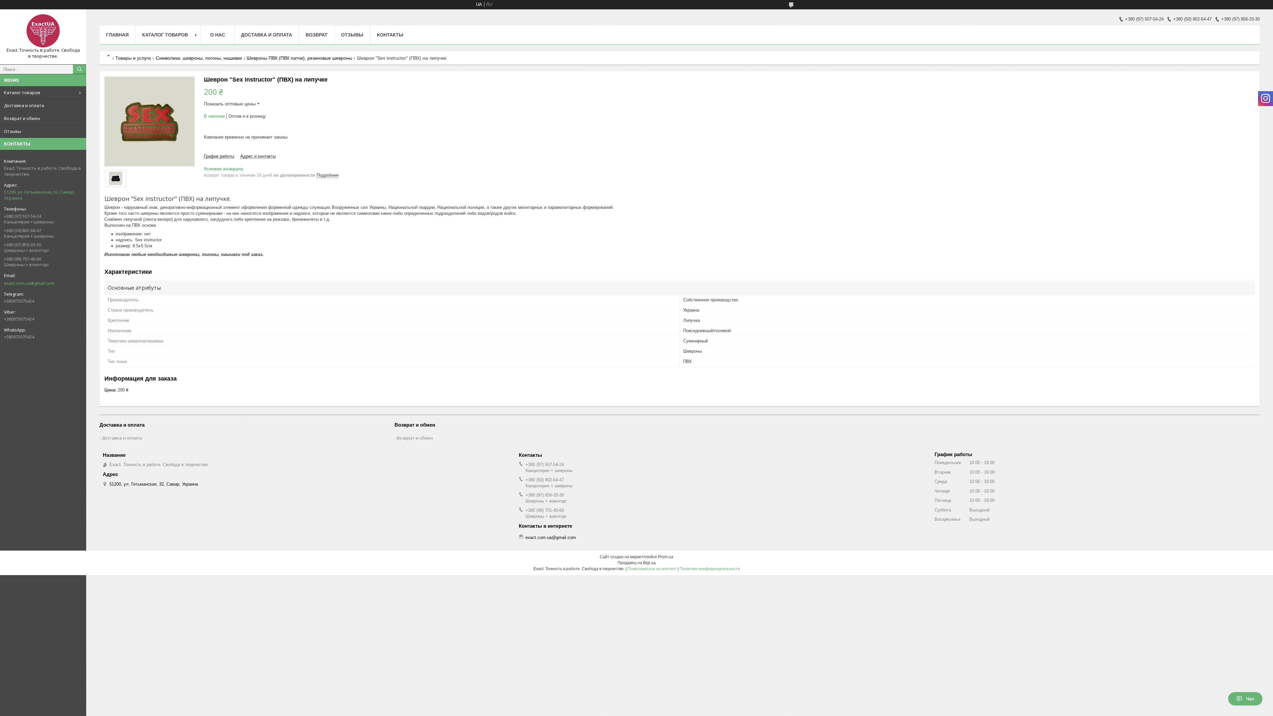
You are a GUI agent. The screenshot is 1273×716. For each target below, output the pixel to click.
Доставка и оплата (24, 105)
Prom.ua (665, 557)
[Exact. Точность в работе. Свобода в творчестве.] (43, 30)
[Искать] (79, 69)
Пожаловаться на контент (652, 569)
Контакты (390, 34)
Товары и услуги (133, 58)
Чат (1250, 698)
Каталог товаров (22, 92)
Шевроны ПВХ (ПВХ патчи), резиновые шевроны (299, 58)
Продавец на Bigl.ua (637, 563)
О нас (217, 34)
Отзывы (12, 131)
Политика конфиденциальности (710, 569)
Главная (117, 34)
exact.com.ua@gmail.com (29, 283)
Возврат (317, 34)
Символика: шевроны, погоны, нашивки (199, 58)
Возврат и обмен (22, 118)
